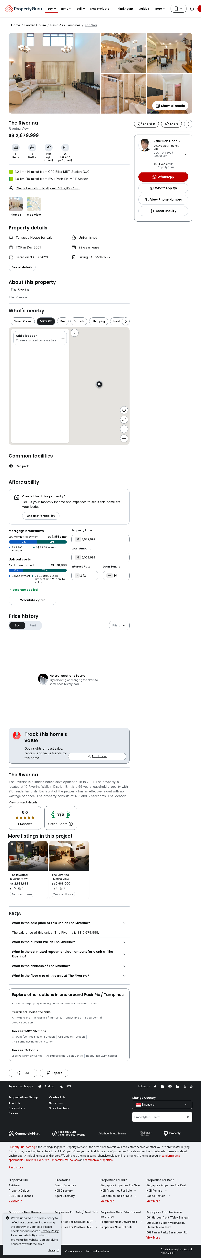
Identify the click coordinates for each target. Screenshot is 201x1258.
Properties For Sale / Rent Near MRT (77, 1214)
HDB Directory (64, 1190)
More (158, 9)
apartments (16, 1160)
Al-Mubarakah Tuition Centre (65, 1055)
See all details (22, 267)
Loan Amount (81, 548)
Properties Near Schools (116, 1227)
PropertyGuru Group (23, 1097)
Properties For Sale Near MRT (74, 1221)
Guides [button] (144, 9)
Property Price (81, 530)
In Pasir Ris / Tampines (48, 1017)
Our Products (17, 1108)
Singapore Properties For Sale (120, 1185)
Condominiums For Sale (116, 1195)
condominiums (171, 1155)
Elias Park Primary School (27, 1055)
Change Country (144, 1098)
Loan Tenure (112, 566)
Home (15, 25)
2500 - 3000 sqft (22, 1022)
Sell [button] (79, 9)
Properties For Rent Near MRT (74, 1227)
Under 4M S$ (73, 1017)
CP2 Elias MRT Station (71, 1036)
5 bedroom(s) (93, 1017)
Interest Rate (80, 566)
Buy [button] (50, 9)
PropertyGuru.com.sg (22, 1147)
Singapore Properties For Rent (166, 1185)
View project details (23, 802)
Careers (13, 1113)
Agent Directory (65, 1195)
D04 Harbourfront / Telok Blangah (167, 1217)
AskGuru (14, 1185)
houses (74, 1160)
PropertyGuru (18, 1180)
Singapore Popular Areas (164, 1212)
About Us (14, 1103)
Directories (62, 1180)
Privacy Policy (50, 1231)
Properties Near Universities (118, 1221)
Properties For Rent (160, 1180)
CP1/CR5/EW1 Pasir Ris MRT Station (33, 1036)
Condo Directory (65, 1185)
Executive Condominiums (53, 1160)
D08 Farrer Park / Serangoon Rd (166, 1232)
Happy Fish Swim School (101, 1055)
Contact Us (57, 1097)
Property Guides (19, 1190)
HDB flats (30, 1160)
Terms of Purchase (98, 1251)
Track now (99, 756)
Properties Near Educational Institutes (120, 1214)
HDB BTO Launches (21, 1195)
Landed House (35, 25)
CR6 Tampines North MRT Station (32, 1041)
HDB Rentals (154, 1190)
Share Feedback (59, 1108)
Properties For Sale (113, 1180)
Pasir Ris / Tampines (65, 25)
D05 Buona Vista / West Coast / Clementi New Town (165, 1225)
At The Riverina (21, 1017)
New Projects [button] (99, 9)
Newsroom (56, 1103)
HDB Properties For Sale (116, 1190)
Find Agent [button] (125, 9)
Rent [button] (64, 9)
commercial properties (99, 1160)
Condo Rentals (155, 1195)
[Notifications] (192, 9)
